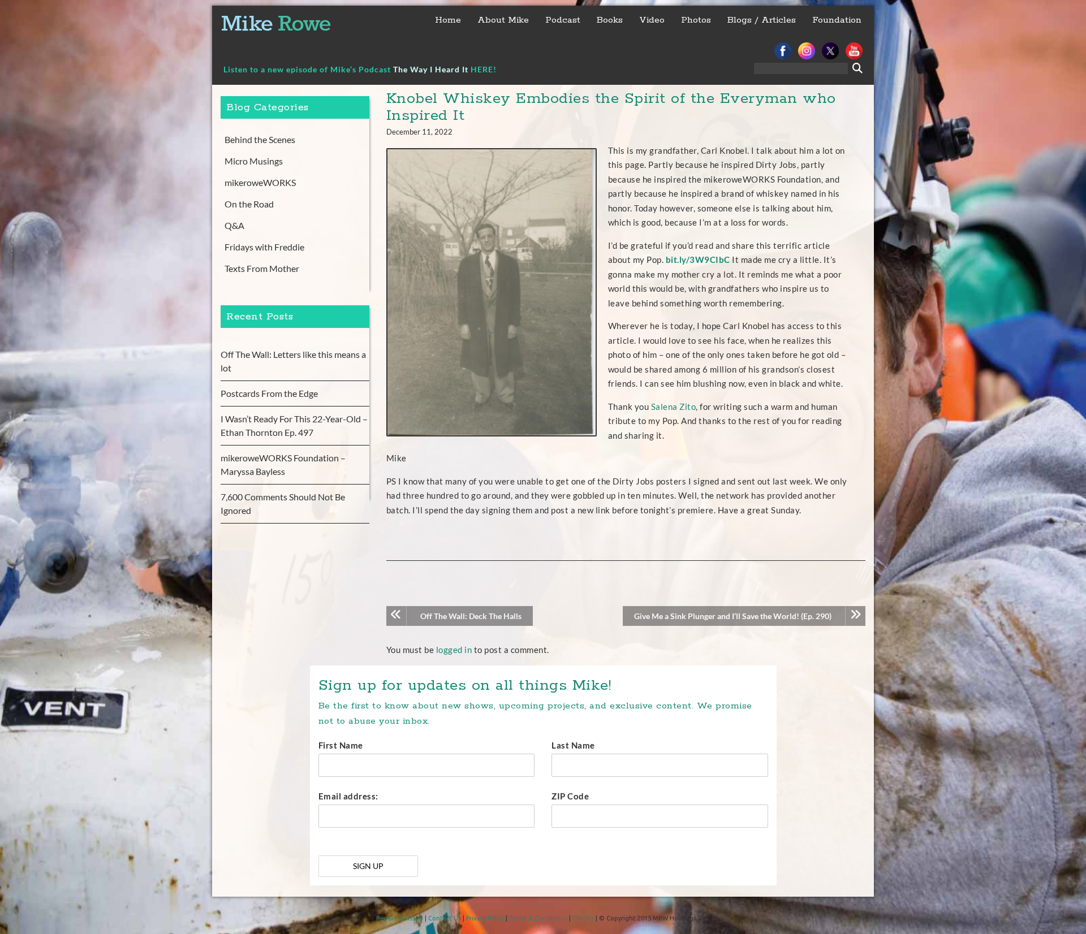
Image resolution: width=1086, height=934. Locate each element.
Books (610, 20)
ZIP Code (570, 796)
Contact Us (444, 918)
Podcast (562, 20)
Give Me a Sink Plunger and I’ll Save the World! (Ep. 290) (732, 616)
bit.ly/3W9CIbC (698, 259)
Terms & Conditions (538, 918)
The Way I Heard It (430, 69)
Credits (583, 918)
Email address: (348, 796)
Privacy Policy (485, 918)
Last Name (573, 745)
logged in (454, 650)
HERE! (484, 69)
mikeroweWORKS (260, 182)
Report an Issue (399, 918)
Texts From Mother (262, 268)
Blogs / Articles (761, 20)
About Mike (503, 20)
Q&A (234, 225)
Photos (696, 20)
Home (448, 20)
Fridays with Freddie (264, 246)
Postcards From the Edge (269, 393)
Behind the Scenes (260, 139)
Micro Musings (254, 160)
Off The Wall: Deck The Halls (471, 616)
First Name (340, 745)
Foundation (836, 20)
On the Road (249, 203)
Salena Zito (673, 406)
